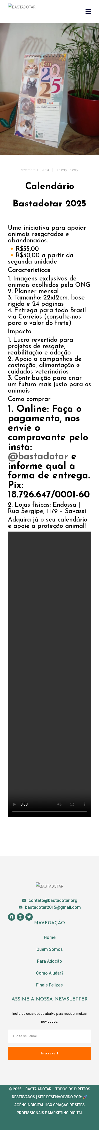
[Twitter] (29, 917)
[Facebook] (11, 917)
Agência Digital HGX (33, 1105)
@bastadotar (38, 457)
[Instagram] (20, 917)
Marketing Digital (65, 1113)
